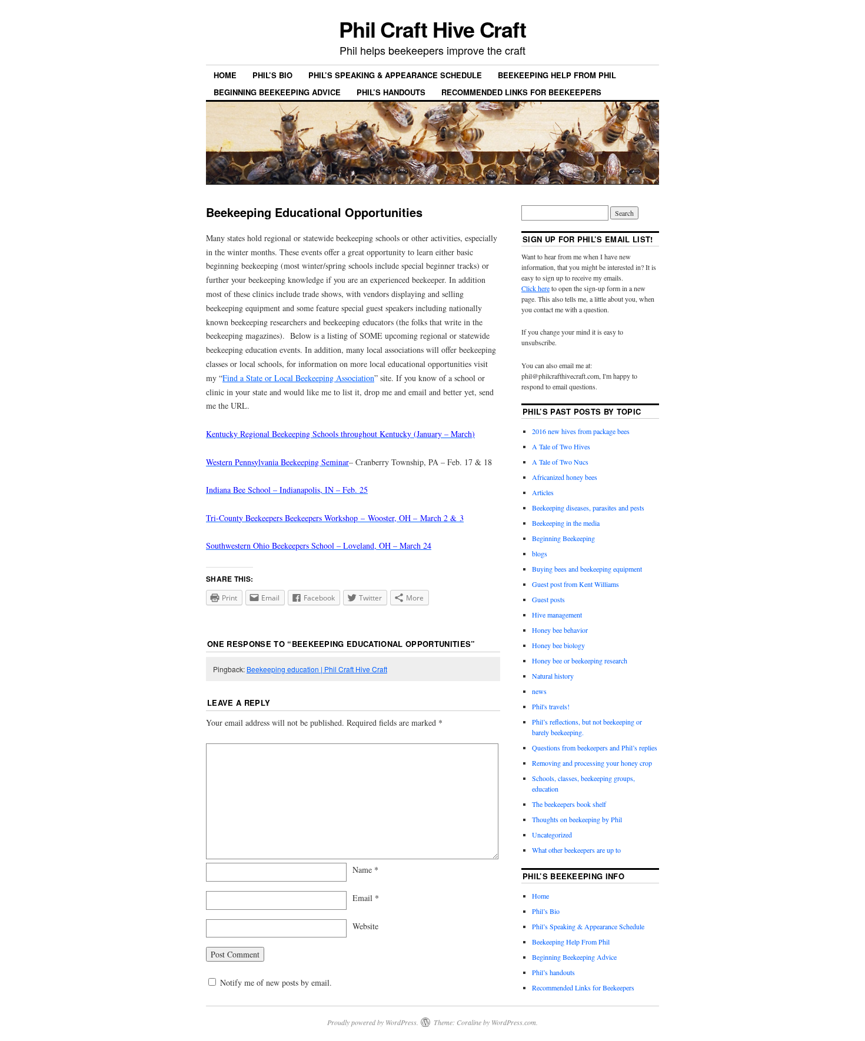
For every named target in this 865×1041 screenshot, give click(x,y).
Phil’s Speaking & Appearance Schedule (395, 75)
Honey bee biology (558, 645)
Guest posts (548, 599)
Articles (543, 492)
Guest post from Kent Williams (575, 584)
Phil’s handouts (391, 92)
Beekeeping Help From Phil (557, 75)
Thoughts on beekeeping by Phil (577, 819)
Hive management (557, 614)
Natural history (553, 675)
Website (365, 926)
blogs (539, 553)
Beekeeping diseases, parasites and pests (588, 507)
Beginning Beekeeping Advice (277, 92)
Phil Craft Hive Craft (432, 29)
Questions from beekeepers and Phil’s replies (594, 747)
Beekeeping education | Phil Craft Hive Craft (317, 669)
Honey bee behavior (560, 630)
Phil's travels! (551, 706)
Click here (535, 288)
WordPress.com (513, 1022)
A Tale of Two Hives (561, 446)
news (539, 691)
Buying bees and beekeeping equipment (587, 568)
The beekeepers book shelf (569, 804)
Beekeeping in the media (566, 523)
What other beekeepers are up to (576, 850)
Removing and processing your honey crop (592, 763)
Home (225, 75)
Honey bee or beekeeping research (579, 660)
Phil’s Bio (272, 75)
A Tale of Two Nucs (560, 461)
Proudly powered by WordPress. (372, 1022)
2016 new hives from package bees (581, 431)
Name (365, 869)
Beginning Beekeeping (563, 538)
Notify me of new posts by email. (276, 982)
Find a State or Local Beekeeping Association (298, 377)
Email (365, 897)
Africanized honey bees (564, 477)
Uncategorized (552, 834)
